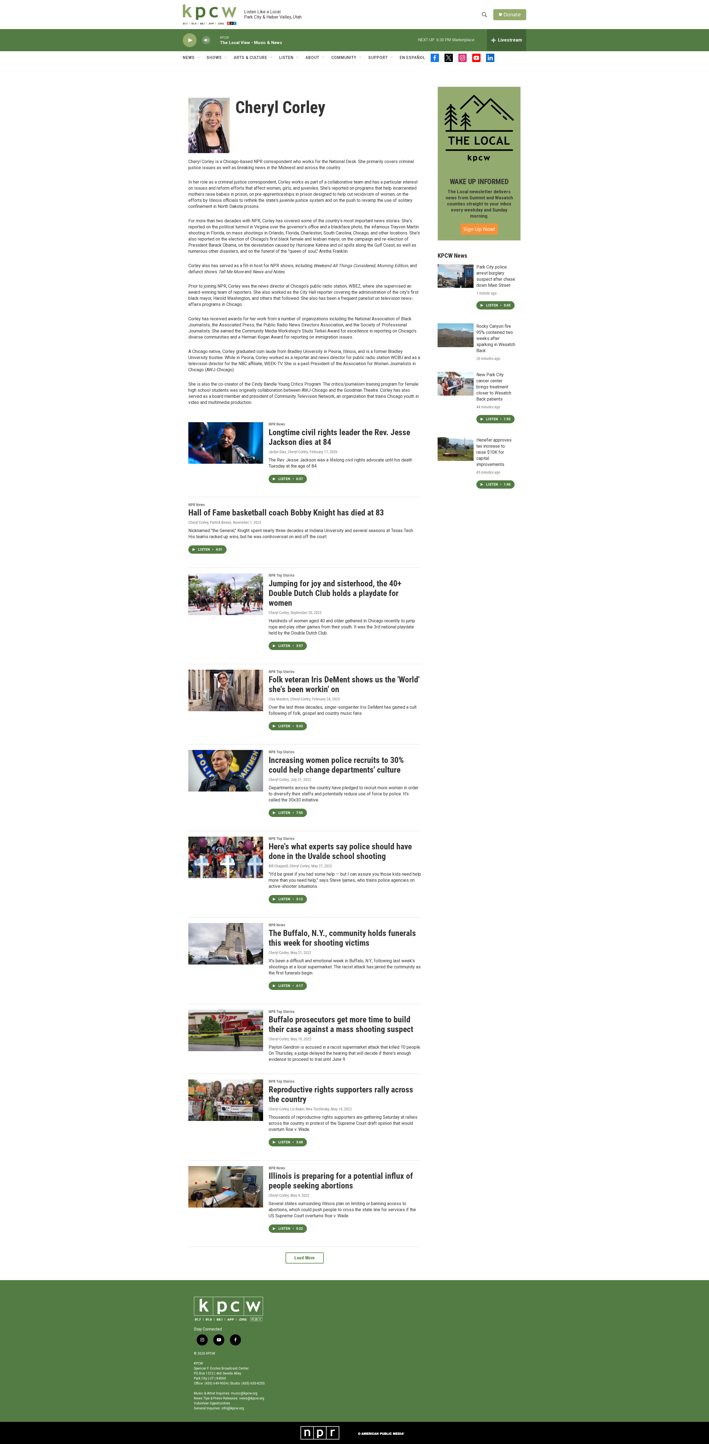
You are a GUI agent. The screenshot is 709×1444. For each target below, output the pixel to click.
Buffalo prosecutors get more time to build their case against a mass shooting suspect (341, 1024)
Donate (512, 14)
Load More (304, 1257)
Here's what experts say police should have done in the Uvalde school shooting (340, 851)
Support (378, 57)
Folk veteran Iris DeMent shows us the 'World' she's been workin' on (344, 684)
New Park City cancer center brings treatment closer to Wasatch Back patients (493, 387)
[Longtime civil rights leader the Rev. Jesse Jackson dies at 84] (225, 443)
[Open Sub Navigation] (199, 57)
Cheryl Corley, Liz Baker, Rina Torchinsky (299, 1109)
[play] (189, 40)
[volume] (206, 40)
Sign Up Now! (479, 229)
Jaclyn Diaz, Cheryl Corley (288, 452)
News (189, 57)
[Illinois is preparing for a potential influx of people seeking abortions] (225, 1187)
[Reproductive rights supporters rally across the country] (225, 1100)
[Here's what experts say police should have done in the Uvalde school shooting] (225, 857)
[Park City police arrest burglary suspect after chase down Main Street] (456, 276)
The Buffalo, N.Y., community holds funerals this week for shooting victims (342, 938)
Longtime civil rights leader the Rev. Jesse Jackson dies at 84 (339, 437)
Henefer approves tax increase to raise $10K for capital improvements (494, 452)
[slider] (215, 40)
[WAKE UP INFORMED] (479, 128)
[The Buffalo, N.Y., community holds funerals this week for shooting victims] (225, 944)
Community (343, 57)
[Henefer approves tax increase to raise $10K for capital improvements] (456, 449)
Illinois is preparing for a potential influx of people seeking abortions (341, 1180)
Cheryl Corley (279, 612)
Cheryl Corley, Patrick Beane (209, 522)
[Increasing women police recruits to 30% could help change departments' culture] (225, 770)
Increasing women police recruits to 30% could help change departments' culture (336, 765)
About (312, 57)
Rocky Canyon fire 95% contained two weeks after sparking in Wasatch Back (495, 338)
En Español (412, 57)
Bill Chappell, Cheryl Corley (289, 866)
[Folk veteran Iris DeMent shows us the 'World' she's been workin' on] (225, 690)
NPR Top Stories (281, 575)
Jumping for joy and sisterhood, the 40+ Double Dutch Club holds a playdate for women (335, 593)
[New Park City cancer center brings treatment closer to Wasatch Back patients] (456, 384)
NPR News (277, 424)
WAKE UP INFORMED (479, 181)
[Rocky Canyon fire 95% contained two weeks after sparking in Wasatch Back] (456, 335)
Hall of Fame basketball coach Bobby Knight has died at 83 (286, 512)
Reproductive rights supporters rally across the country (341, 1094)
